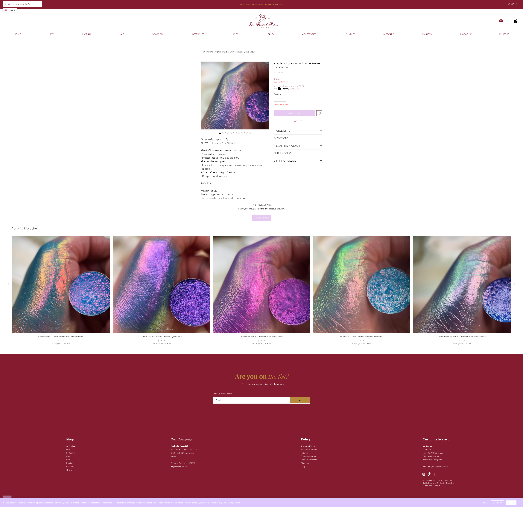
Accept (511, 502)
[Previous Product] (8, 284)
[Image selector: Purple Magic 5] (250, 133)
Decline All (497, 502)
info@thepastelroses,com (438, 466)
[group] (261, 290)
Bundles (69, 463)
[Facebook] (516, 4)
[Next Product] (514, 284)
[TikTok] (512, 4)
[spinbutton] (280, 99)
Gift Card (70, 466)
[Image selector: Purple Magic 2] (228, 133)
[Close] (519, 502)
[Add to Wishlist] (319, 113)
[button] (516, 21)
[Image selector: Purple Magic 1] (247, 133)
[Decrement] (276, 99)
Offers (69, 470)
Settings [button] (485, 502)
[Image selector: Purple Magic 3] (241, 133)
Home (204, 51)
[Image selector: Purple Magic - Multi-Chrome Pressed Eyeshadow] (220, 133)
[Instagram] (508, 4)
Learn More (294, 89)
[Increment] (284, 99)
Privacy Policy (234, 502)
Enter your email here (222, 394)
